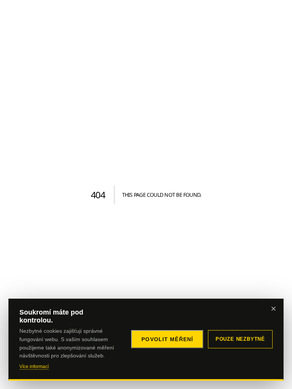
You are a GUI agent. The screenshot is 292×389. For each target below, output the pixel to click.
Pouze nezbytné (240, 339)
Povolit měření (167, 339)
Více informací (34, 366)
